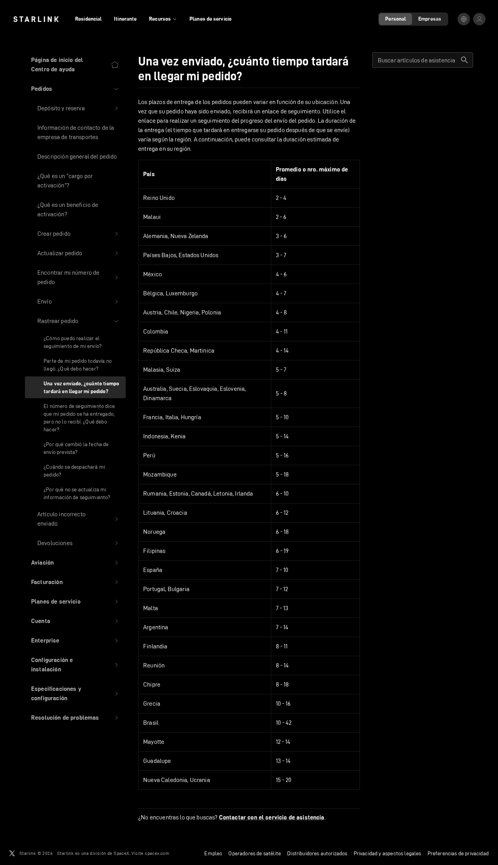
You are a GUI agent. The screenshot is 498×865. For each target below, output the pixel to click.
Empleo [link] (213, 853)
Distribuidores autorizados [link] (317, 853)
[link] (36, 19)
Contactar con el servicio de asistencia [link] (271, 817)
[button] (75, 88)
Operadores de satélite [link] (254, 853)
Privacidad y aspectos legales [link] (387, 853)
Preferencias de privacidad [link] (458, 853)
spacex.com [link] (157, 853)
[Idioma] (464, 19)
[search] (464, 60)
